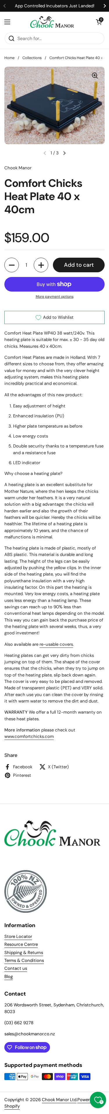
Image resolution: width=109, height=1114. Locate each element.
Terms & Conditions (24, 960)
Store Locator (18, 936)
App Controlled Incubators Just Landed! (54, 6)
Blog (8, 976)
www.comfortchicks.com (29, 736)
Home (9, 57)
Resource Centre (21, 944)
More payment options (55, 296)
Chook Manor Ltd (59, 1100)
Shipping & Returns (23, 952)
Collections (32, 57)
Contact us (15, 968)
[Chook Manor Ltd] (53, 22)
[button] (99, 22)
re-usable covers (56, 644)
